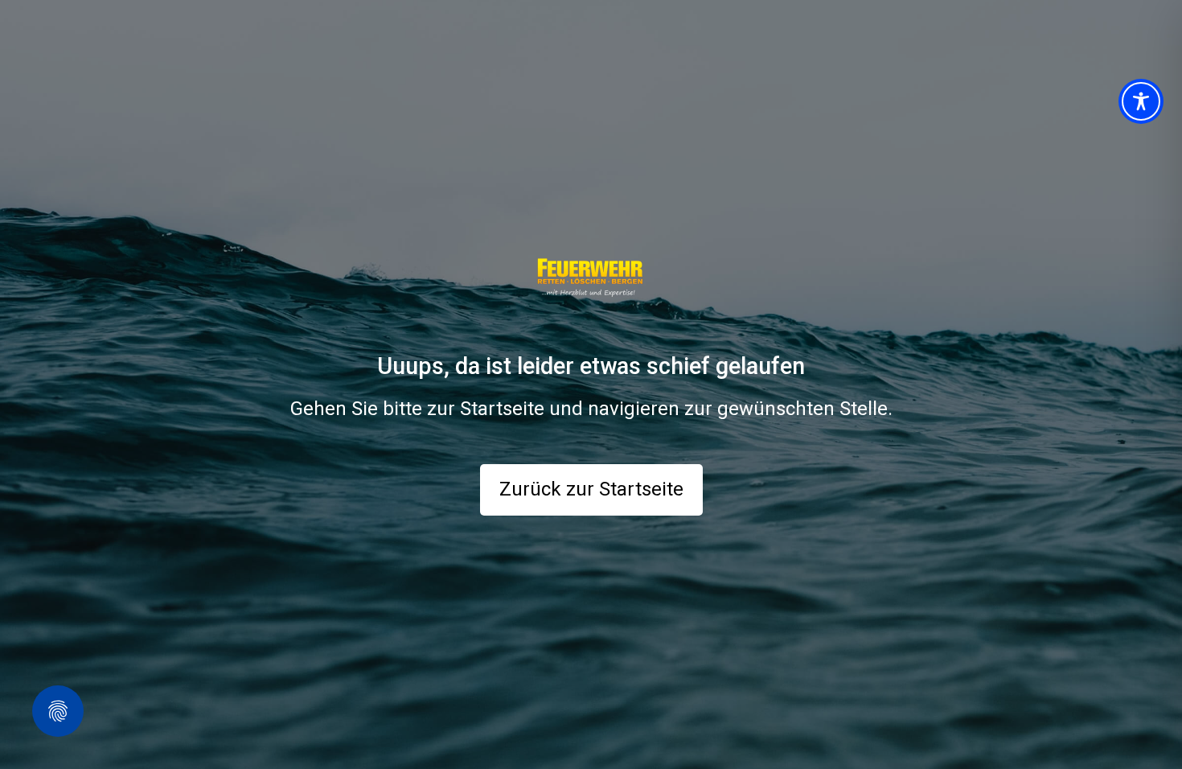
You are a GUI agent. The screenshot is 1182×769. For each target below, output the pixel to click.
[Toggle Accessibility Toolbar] (1141, 101)
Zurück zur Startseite (591, 489)
